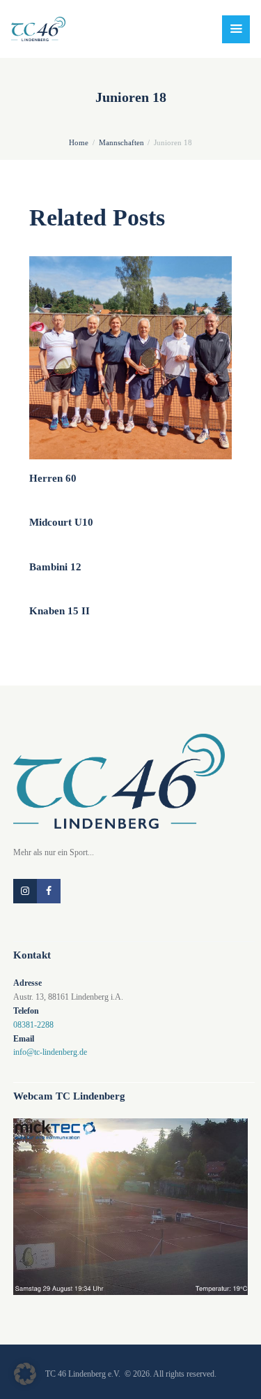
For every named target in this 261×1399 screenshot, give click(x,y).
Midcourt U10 (61, 522)
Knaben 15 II (59, 610)
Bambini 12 (55, 566)
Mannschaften (121, 142)
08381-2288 (33, 1025)
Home (78, 142)
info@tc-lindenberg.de (50, 1052)
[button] (25, 1374)
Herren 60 (53, 478)
